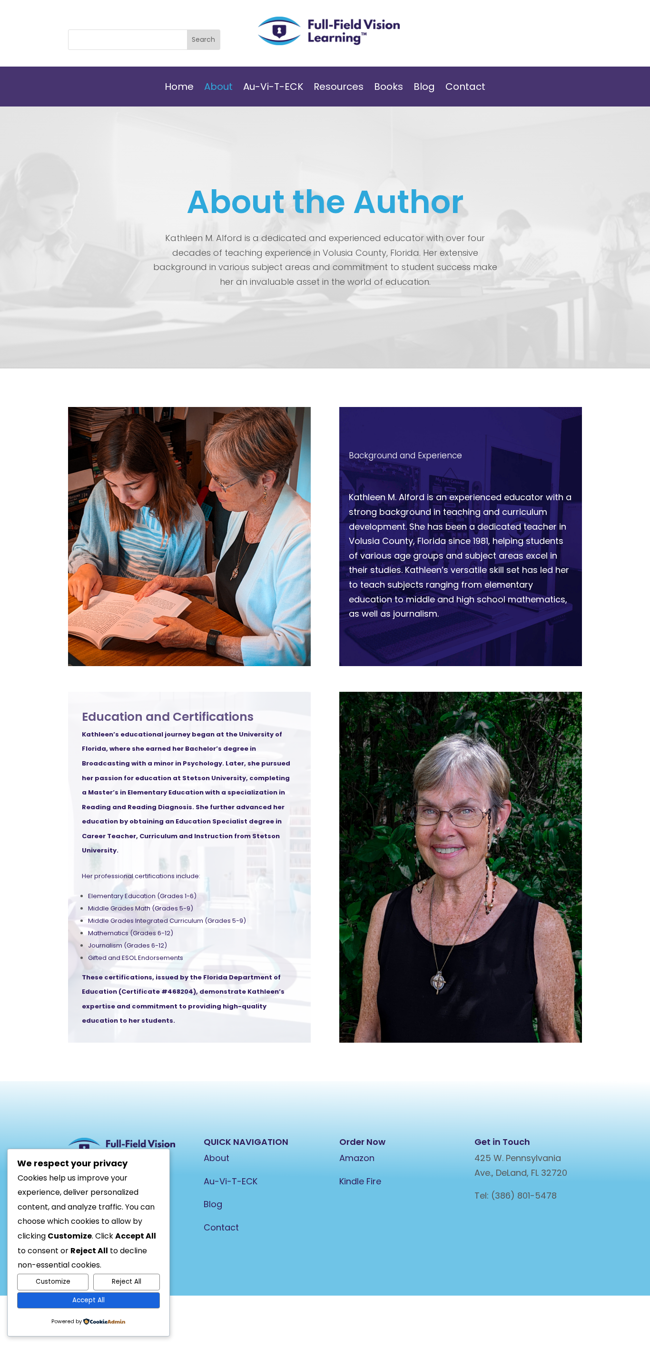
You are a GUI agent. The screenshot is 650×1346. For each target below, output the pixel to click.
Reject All (126, 1281)
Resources (339, 88)
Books (388, 88)
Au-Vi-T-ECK (273, 88)
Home (179, 88)
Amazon (356, 1158)
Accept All (88, 1300)
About (218, 88)
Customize (53, 1281)
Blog (424, 88)
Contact (465, 88)
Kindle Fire (360, 1181)
